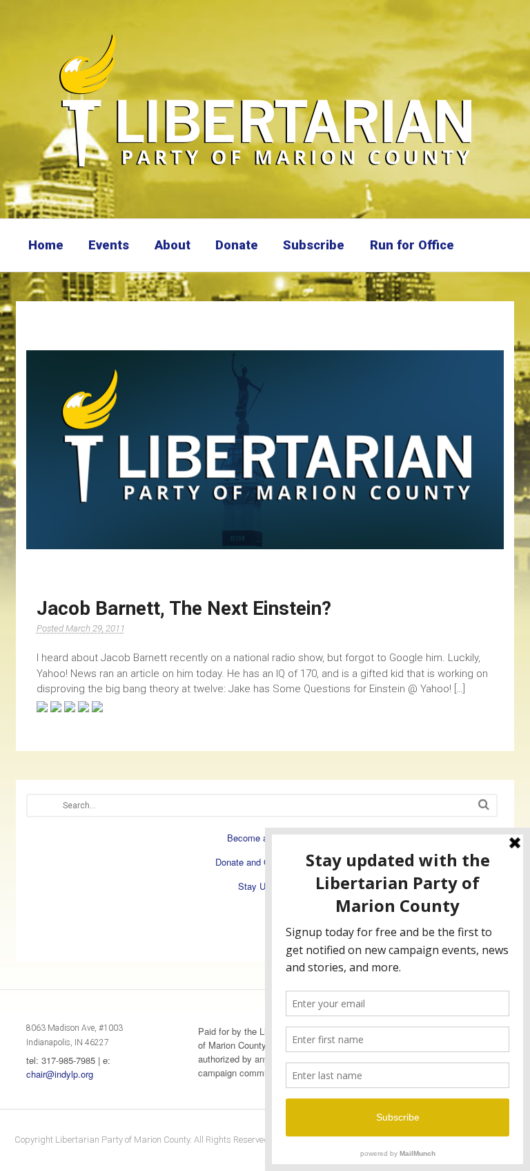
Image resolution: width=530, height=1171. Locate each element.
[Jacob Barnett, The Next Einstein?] (265, 450)
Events (108, 245)
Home (45, 245)
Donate (236, 245)
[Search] (483, 804)
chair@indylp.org (59, 1073)
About (172, 245)
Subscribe (313, 245)
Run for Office (412, 245)
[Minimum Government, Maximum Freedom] (265, 169)
